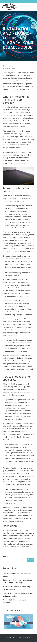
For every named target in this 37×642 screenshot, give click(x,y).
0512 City (18, 66)
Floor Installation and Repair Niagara (16, 86)
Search (6, 556)
